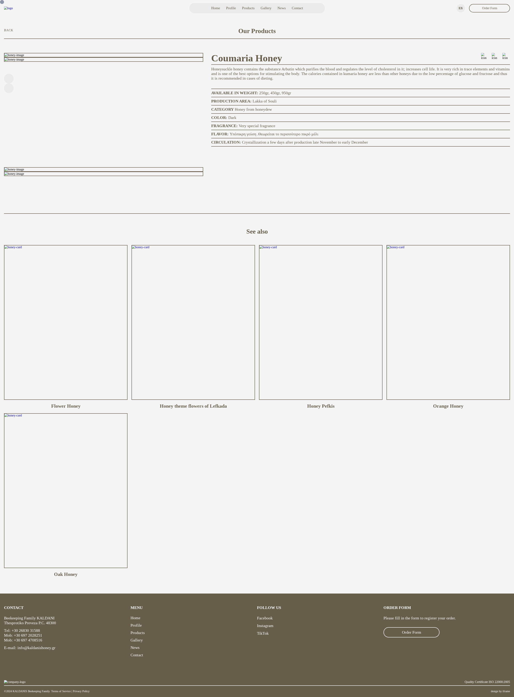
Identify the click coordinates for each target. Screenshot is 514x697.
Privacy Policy (81, 691)
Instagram (265, 625)
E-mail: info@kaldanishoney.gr (29, 647)
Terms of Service (61, 691)
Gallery (266, 8)
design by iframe (500, 691)
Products (248, 8)
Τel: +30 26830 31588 (22, 630)
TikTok (263, 633)
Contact (297, 8)
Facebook (265, 618)
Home (215, 8)
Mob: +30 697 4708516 (23, 640)
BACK (8, 30)
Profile (231, 8)
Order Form (489, 8)
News (281, 8)
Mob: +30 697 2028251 (23, 635)
